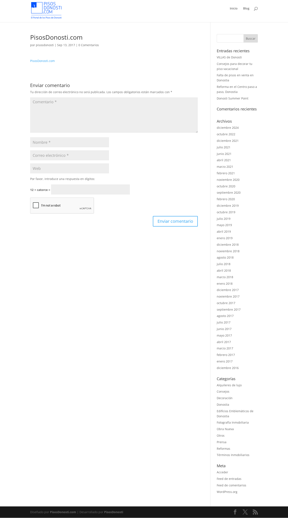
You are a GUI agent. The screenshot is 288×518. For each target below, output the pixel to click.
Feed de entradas (229, 479)
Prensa (221, 442)
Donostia (223, 405)
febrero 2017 (226, 355)
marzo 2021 (225, 167)
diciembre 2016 (228, 368)
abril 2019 (224, 231)
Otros (221, 435)
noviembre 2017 (228, 296)
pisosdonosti (45, 45)
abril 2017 (224, 342)
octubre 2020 (226, 186)
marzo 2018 (225, 277)
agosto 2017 (225, 316)
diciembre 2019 (228, 206)
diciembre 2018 (228, 245)
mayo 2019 (224, 225)
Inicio (234, 8)
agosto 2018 (225, 257)
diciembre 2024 (228, 128)
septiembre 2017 (229, 309)
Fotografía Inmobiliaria (233, 422)
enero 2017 (225, 361)
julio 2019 (223, 219)
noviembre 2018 (228, 251)
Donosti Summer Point (232, 98)
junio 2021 (224, 154)
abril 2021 (224, 160)
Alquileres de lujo (229, 385)
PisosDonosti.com (42, 61)
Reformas (223, 449)
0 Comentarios (88, 45)
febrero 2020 (226, 199)
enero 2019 (225, 238)
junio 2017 (224, 329)
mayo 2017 (224, 335)
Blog (246, 8)
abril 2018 (224, 270)
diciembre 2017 (228, 290)
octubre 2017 (226, 303)
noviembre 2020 (228, 180)
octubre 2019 (226, 212)
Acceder (222, 472)
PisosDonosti (113, 512)
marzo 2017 (225, 348)
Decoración (225, 398)
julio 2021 (223, 147)
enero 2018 (225, 284)
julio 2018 (223, 264)
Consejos (223, 391)
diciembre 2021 (228, 141)
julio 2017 (223, 322)
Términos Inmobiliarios (233, 455)
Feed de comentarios (231, 485)
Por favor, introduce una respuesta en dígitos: (62, 179)
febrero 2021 (226, 173)
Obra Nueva (225, 429)
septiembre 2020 (229, 193)
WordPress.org (227, 492)
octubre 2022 (226, 134)
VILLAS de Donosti (229, 57)
